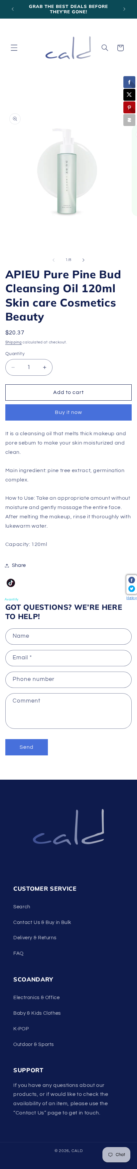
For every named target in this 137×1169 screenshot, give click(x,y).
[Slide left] (53, 260)
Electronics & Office (36, 997)
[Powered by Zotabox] (129, 120)
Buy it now (68, 412)
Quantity (15, 353)
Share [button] (19, 565)
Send (27, 747)
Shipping (13, 342)
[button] (14, 48)
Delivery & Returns (34, 937)
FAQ (18, 953)
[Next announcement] (124, 9)
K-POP (21, 1028)
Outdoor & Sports (33, 1044)
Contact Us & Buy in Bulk (42, 922)
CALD (76, 1151)
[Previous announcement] (12, 9)
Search (21, 906)
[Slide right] (83, 260)
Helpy (131, 598)
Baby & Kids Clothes (37, 1013)
